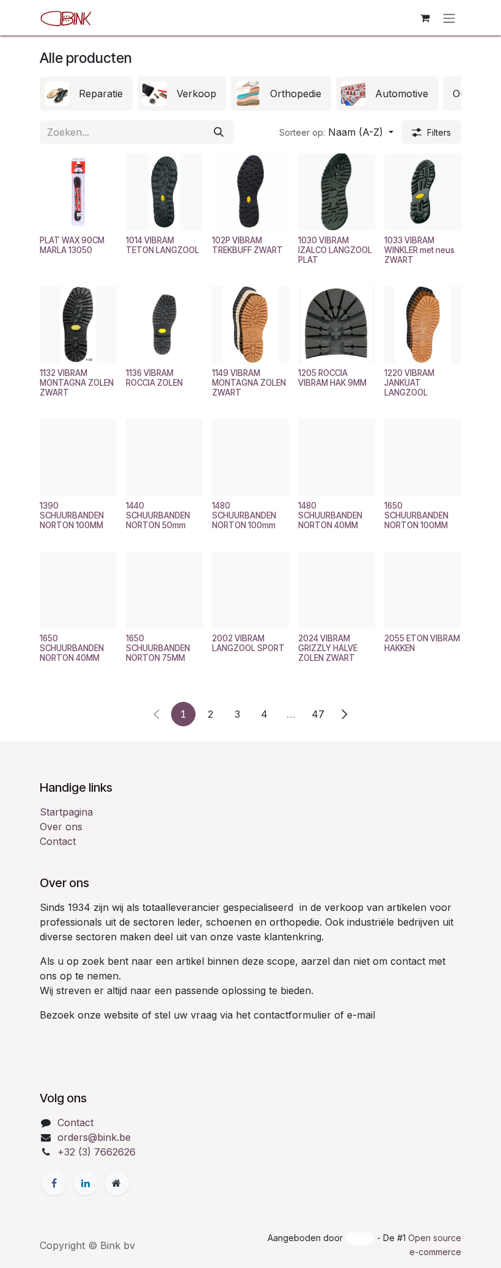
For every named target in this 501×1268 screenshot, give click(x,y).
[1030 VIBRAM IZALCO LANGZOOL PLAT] (336, 191)
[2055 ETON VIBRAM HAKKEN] (422, 589)
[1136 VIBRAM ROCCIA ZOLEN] (164, 324)
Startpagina (66, 812)
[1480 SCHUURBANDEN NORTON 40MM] (336, 457)
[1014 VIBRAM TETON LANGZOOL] (164, 191)
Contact (58, 841)
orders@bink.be (94, 1137)
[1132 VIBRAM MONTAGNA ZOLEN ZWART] (78, 324)
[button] (336, 132)
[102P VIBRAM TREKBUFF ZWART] (250, 191)
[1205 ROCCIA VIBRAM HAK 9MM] (336, 324)
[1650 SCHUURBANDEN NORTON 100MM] (422, 457)
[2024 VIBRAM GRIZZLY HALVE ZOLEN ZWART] (336, 589)
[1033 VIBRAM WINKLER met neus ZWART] (422, 191)
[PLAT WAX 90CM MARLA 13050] (78, 191)
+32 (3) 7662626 (96, 1152)
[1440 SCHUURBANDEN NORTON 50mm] (164, 457)
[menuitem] (86, 93)
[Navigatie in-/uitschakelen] (449, 18)
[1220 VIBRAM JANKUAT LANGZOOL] (422, 324)
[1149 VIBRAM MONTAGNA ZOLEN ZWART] (250, 324)
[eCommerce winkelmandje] (424, 18)
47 (318, 714)
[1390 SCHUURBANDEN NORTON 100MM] (78, 457)
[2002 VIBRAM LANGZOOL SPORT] (250, 589)
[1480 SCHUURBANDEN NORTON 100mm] (250, 457)
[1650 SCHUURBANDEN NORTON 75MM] (164, 589)
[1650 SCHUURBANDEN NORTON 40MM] (78, 589)
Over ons (61, 826)
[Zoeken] (218, 132)
